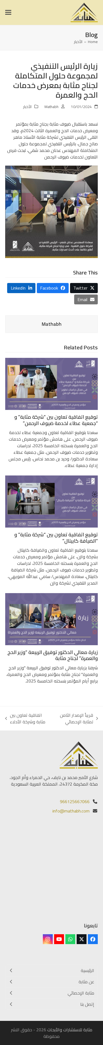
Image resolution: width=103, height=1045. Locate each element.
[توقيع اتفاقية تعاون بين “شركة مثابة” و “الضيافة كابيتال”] (51, 501)
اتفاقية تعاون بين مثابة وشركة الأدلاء (30, 718)
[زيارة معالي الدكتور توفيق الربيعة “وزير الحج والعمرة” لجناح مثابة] (51, 618)
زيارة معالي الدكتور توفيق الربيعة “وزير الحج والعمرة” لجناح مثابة (52, 655)
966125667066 (75, 801)
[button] (8, 12)
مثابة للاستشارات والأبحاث (69, 1030)
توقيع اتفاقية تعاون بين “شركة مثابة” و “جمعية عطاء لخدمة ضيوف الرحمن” (56, 420)
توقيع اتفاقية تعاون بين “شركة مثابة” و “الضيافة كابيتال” (56, 537)
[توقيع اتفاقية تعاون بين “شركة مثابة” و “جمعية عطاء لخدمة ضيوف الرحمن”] (51, 383)
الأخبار (27, 106)
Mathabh (51, 106)
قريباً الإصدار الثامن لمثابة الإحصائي (79, 718)
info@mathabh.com (71, 811)
